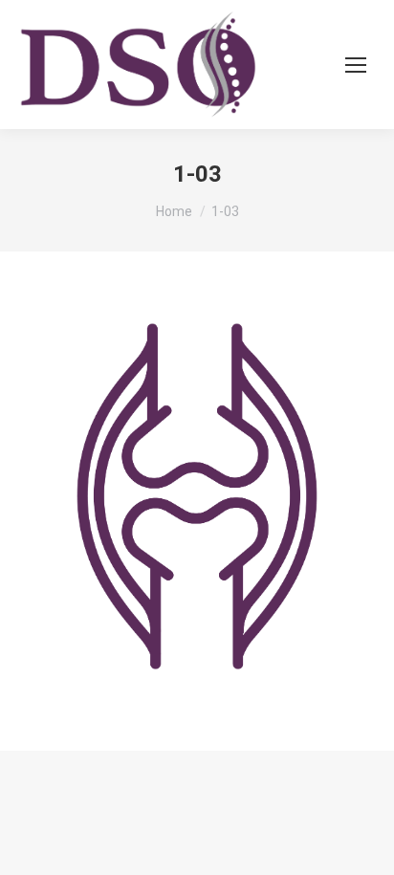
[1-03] (197, 496)
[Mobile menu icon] (356, 65)
